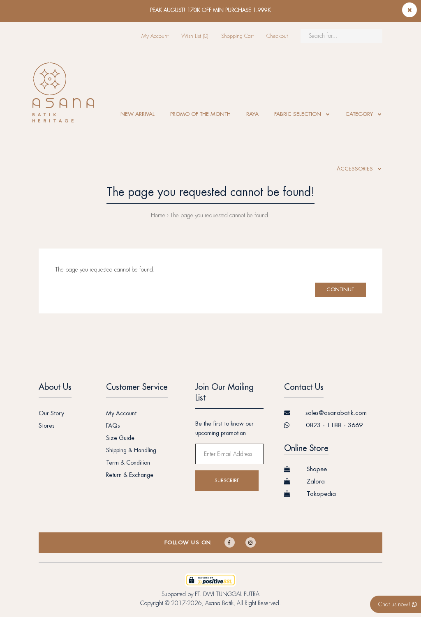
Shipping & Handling (131, 450)
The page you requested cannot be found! (220, 215)
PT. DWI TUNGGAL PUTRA (227, 594)
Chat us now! (395, 604)
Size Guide (120, 438)
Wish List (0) (194, 36)
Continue (340, 289)
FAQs (113, 425)
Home (158, 215)
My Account (155, 36)
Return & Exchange (129, 475)
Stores (47, 425)
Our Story (51, 413)
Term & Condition (128, 462)
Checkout (277, 36)
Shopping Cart (237, 36)
